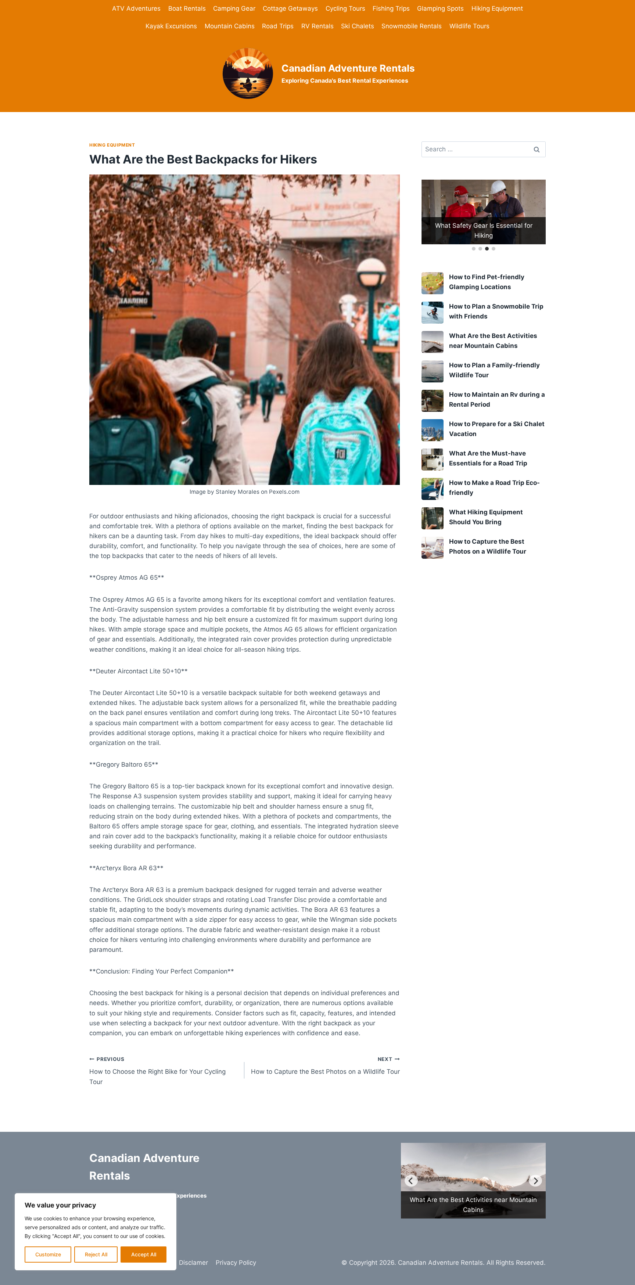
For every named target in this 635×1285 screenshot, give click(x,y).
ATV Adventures (136, 8)
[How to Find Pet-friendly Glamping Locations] (432, 283)
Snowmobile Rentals (411, 26)
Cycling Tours (345, 8)
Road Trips (278, 26)
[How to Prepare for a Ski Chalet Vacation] (432, 430)
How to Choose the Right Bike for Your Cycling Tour (157, 1071)
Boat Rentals (187, 8)
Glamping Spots (440, 8)
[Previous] (411, 1181)
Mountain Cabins (230, 26)
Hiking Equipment (497, 8)
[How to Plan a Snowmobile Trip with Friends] (432, 313)
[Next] (535, 1181)
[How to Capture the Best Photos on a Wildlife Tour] (432, 548)
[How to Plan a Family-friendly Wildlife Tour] (432, 371)
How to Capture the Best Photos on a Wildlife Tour (325, 1066)
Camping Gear (234, 8)
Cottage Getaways (290, 8)
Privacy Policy (236, 1262)
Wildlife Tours (469, 26)
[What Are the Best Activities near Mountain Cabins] (432, 342)
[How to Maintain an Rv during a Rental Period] (432, 401)
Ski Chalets (357, 26)
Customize (48, 1254)
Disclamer (193, 1262)
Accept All (143, 1254)
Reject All (96, 1254)
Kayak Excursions (171, 26)
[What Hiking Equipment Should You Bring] (432, 518)
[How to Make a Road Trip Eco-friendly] (432, 489)
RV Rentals (317, 26)
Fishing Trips (391, 8)
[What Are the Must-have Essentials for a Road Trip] (432, 460)
